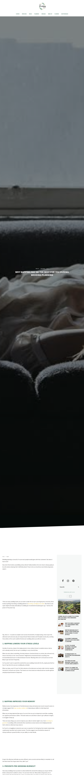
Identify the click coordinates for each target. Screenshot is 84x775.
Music (30, 13)
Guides (17, 13)
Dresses (44, 13)
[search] (78, 587)
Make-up (50, 13)
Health (37, 268)
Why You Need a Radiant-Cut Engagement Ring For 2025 (72, 624)
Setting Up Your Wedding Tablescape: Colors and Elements (71, 662)
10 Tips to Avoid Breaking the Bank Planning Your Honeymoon (70, 648)
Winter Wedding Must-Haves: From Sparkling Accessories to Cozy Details (72, 632)
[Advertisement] (42, 542)
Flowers (57, 13)
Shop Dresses (64, 13)
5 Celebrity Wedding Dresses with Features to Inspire (72, 640)
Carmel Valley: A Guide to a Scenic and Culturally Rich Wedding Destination (68, 618)
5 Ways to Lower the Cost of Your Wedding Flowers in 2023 (72, 669)
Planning (36, 13)
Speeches (24, 13)
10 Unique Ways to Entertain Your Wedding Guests (72, 655)
